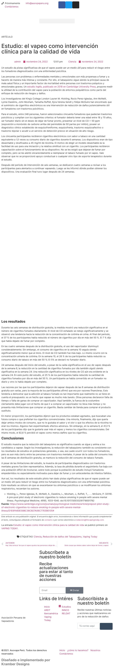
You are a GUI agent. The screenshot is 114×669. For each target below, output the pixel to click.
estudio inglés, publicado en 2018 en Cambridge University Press (61, 86)
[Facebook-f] (61, 4)
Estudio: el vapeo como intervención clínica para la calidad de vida (48, 525)
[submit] (106, 626)
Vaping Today (90, 536)
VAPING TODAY (9, 528)
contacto (48, 520)
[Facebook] (19, 629)
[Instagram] (75, 4)
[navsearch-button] (78, 21)
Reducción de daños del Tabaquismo (62, 536)
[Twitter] (68, 4)
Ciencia (72, 61)
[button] (57, 21)
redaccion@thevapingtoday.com (90, 520)
